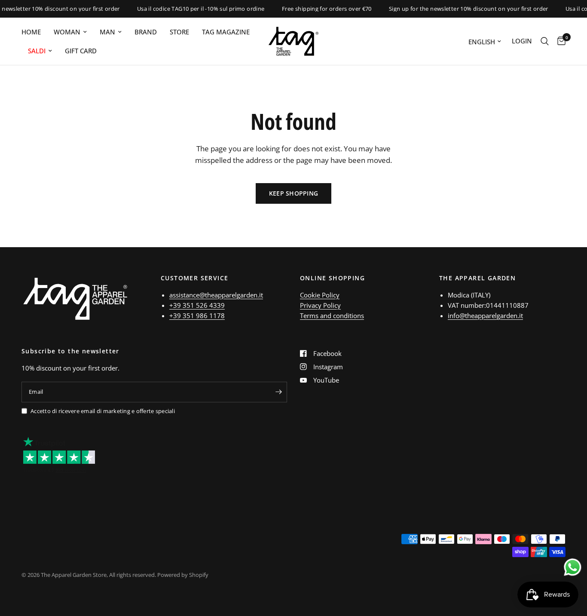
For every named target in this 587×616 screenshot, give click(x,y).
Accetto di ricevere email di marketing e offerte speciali (103, 411)
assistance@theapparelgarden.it (216, 295)
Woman (67, 32)
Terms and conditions (332, 315)
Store (179, 32)
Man (107, 32)
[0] (559, 41)
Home (31, 32)
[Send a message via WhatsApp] (573, 567)
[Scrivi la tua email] (278, 392)
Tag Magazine (226, 32)
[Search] (544, 41)
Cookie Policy (319, 295)
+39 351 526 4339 (197, 305)
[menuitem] (34, 31)
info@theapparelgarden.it (485, 315)
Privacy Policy (320, 305)
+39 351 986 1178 (197, 315)
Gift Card (81, 50)
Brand (146, 32)
